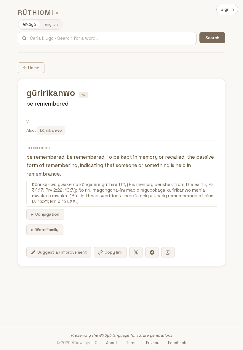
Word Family (46, 229)
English (51, 24)
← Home (31, 67)
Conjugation (47, 214)
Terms (132, 342)
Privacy (152, 342)
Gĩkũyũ (29, 24)
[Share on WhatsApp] (168, 252)
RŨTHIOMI (36, 12)
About (111, 342)
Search (212, 37)
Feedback (177, 342)
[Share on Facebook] (152, 252)
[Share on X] (136, 252)
